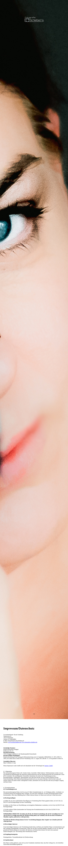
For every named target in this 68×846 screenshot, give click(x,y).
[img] (34, 359)
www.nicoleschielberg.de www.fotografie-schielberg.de (22, 742)
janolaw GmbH (48, 765)
